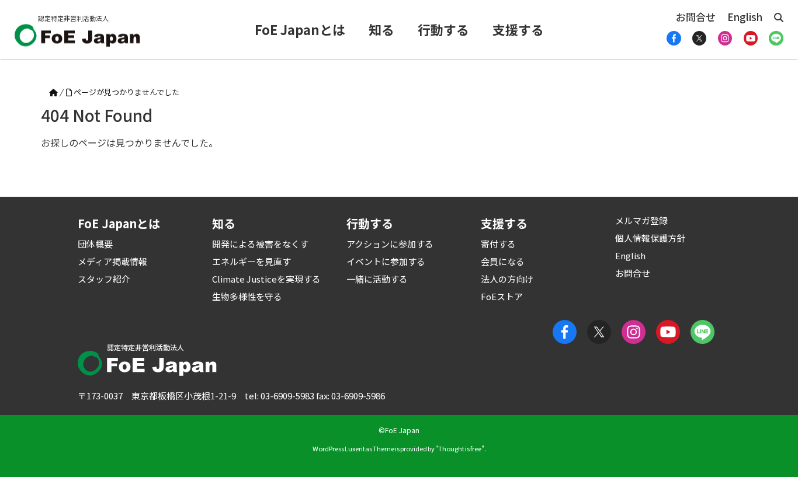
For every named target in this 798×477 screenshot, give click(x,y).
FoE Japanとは (300, 29)
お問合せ (696, 16)
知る (381, 29)
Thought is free (459, 448)
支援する (518, 29)
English (744, 16)
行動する (443, 29)
